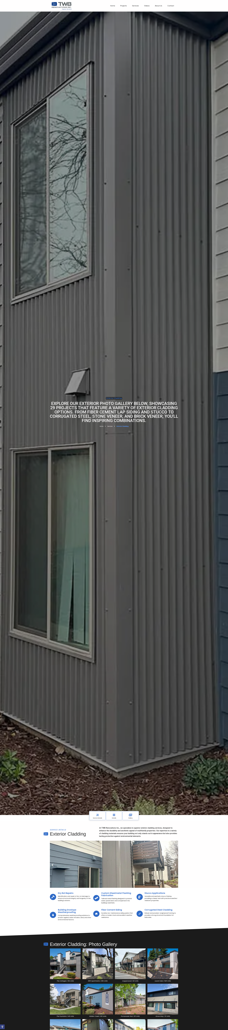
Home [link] (101, 426)
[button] (52, 865)
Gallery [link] (130, 818)
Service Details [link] (97, 818)
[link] (2, 1026)
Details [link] (114, 818)
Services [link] (110, 426)
